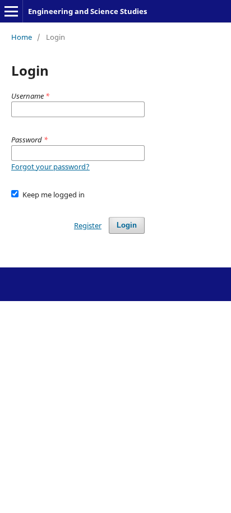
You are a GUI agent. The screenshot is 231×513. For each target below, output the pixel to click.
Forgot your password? (50, 166)
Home (21, 37)
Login (127, 225)
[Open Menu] (11, 11)
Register (87, 225)
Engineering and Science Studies (87, 11)
